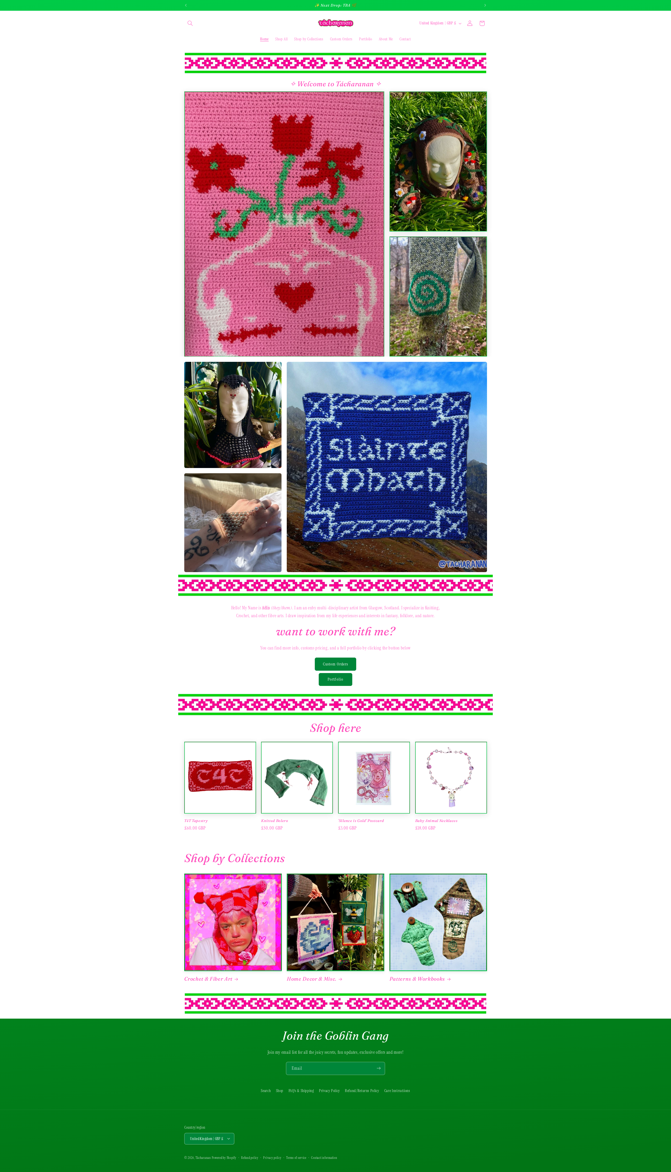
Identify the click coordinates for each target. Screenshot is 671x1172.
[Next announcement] (485, 5)
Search (266, 1090)
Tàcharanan (203, 1158)
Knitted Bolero (274, 820)
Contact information (324, 1158)
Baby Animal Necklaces (436, 820)
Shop (280, 1090)
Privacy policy (272, 1158)
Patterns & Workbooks (417, 979)
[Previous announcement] (186, 5)
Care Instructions (397, 1090)
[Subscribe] (379, 1068)
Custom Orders (335, 663)
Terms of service (296, 1158)
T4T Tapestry (196, 820)
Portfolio (335, 679)
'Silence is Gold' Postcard (361, 820)
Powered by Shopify (224, 1158)
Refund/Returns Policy (362, 1090)
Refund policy (249, 1158)
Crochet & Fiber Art (208, 979)
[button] (190, 23)
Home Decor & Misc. (312, 979)
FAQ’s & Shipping (301, 1090)
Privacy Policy (329, 1090)
